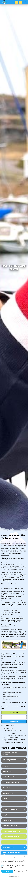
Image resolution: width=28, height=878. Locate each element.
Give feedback (14, 721)
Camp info (14, 717)
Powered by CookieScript (14, 876)
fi (16, 2)
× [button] (26, 856)
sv (20, 2)
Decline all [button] (20, 871)
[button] (25, 2)
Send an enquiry (14, 712)
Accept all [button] (7, 871)
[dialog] (14, 866)
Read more (9, 862)
